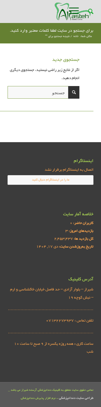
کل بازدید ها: (83, 239)
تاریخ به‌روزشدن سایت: (75, 247)
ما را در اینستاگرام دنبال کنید (50, 180)
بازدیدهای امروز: (80, 231)
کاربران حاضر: (82, 223)
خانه (76, 36)
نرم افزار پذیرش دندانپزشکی (38, 398)
